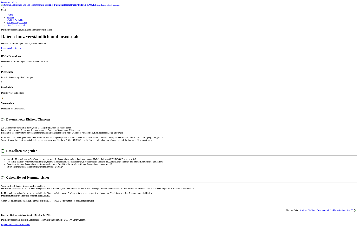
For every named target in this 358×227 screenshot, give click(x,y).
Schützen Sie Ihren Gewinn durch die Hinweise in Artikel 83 (326, 210)
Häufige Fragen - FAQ (17, 22)
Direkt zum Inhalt (9, 2)
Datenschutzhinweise (20, 224)
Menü (3, 10)
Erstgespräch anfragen (11, 48)
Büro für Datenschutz (16, 25)
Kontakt (10, 17)
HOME (10, 15)
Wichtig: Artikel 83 (15, 20)
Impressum (6, 224)
